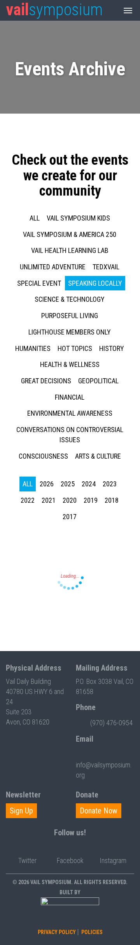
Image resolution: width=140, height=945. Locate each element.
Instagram (113, 860)
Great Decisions (46, 381)
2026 (47, 484)
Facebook (70, 860)
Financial (69, 397)
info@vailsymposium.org (104, 770)
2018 (112, 500)
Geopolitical (98, 381)
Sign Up (21, 810)
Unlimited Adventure (53, 267)
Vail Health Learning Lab (69, 250)
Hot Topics (75, 348)
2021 (49, 500)
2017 (70, 517)
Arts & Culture (98, 456)
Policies (92, 932)
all (35, 218)
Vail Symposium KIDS (78, 218)
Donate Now (98, 810)
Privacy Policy (57, 932)
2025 (68, 484)
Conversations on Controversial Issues (69, 434)
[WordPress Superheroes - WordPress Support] (70, 912)
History (111, 348)
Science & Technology (70, 299)
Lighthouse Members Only (69, 332)
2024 (89, 484)
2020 (70, 500)
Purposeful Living (69, 315)
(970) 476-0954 (111, 723)
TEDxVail (106, 267)
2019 (91, 500)
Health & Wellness (70, 364)
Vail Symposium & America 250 (69, 234)
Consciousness (43, 456)
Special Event (39, 283)
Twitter (27, 860)
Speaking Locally (95, 283)
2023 (110, 484)
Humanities (33, 348)
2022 (28, 500)
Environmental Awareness (69, 413)
